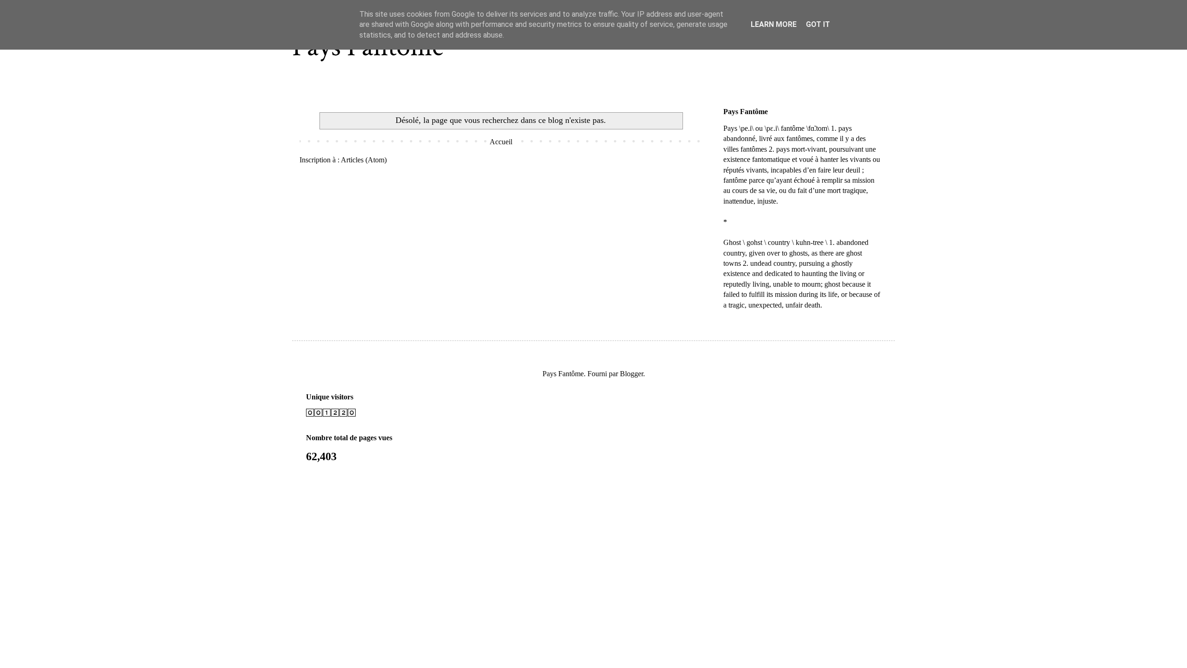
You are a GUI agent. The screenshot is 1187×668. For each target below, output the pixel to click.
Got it (818, 24)
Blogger (631, 374)
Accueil (501, 142)
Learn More (774, 24)
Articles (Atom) (364, 160)
